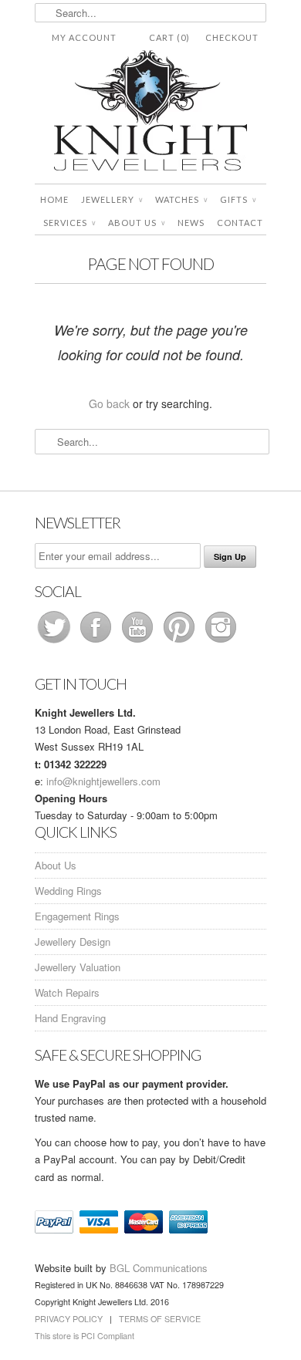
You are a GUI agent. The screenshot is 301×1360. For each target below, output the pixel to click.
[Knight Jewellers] (150, 113)
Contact (240, 223)
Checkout (232, 37)
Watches (181, 199)
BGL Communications (159, 1267)
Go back (109, 403)
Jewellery (112, 199)
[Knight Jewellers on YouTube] (139, 642)
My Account (84, 37)
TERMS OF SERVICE (160, 1319)
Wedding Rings (68, 890)
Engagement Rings (77, 916)
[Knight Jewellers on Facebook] (97, 642)
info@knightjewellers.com (103, 781)
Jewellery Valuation (77, 967)
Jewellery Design (72, 941)
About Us (136, 223)
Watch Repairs (67, 992)
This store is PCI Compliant (84, 1335)
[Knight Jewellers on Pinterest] (180, 642)
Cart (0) (169, 37)
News (191, 223)
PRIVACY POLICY (69, 1319)
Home (54, 199)
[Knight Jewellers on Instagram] (220, 642)
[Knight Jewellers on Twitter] (55, 642)
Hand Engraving (70, 1018)
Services (69, 223)
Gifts (238, 199)
